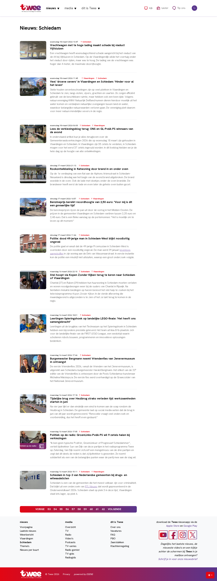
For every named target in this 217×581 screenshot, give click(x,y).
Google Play (190, 525)
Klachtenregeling (119, 546)
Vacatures (116, 531)
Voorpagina (26, 527)
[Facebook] (173, 534)
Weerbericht (27, 534)
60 (91, 509)
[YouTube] (163, 534)
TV (67, 531)
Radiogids (70, 557)
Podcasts (70, 542)
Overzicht (70, 527)
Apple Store (173, 525)
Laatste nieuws (28, 531)
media (70, 8)
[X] (192, 534)
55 (61, 509)
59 (85, 509)
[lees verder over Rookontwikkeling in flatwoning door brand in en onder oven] (78, 178)
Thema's (24, 546)
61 (97, 509)
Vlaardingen (26, 538)
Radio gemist (72, 550)
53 (49, 509)
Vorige (39, 509)
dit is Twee (90, 8)
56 (67, 509)
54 (55, 509)
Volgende (114, 509)
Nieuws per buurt (29, 550)
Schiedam (25, 542)
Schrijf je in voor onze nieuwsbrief (177, 559)
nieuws (52, 8)
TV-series (70, 546)
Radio (68, 534)
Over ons (115, 527)
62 (103, 509)
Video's (69, 538)
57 (73, 509)
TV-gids (69, 553)
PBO (112, 538)
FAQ (112, 534)
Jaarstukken (117, 542)
